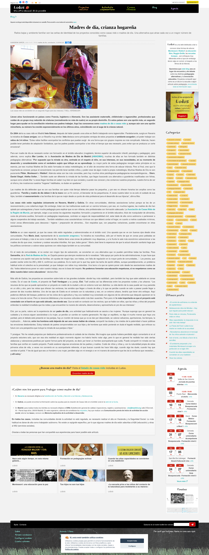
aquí (74, 22)
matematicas (172, 234)
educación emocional (188, 164)
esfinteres (192, 282)
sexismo (193, 230)
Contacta (22, 524)
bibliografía (183, 147)
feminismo (184, 244)
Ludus (19, 7)
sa (69, 235)
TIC (169, 192)
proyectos (171, 265)
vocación (180, 174)
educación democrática (175, 216)
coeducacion (184, 237)
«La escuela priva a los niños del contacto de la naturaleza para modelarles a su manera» (129, 485)
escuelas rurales (184, 255)
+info (189, 395)
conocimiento (172, 251)
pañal (183, 282)
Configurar (132, 546)
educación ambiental (185, 262)
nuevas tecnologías (188, 279)
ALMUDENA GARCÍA (17, 42)
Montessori (173, 51)
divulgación (171, 150)
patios (184, 248)
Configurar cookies (23, 538)
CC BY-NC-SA (60, 42)
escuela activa (186, 185)
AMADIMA (97, 156)
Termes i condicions (23, 535)
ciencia (170, 220)
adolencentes (172, 282)
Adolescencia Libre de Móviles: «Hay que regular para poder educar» (183, 309)
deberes (182, 241)
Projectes (83, 9)
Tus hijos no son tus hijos (72, 484)
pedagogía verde (173, 171)
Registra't (193, 2)
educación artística (174, 227)
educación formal (185, 154)
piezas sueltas (172, 199)
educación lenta (181, 167)
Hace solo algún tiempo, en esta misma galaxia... (30, 459)
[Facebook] (66, 42)
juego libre (182, 209)
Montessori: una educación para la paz (30, 484)
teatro (192, 209)
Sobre (17, 531)
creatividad (184, 251)
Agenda (174, 9)
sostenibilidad (172, 276)
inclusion (186, 272)
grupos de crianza (188, 143)
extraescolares (172, 202)
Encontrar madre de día (82, 373)
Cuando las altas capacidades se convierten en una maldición (128, 459)
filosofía (184, 230)
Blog (154, 8)
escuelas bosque (187, 202)
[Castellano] (32, 2)
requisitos (83, 410)
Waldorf (181, 51)
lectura (194, 220)
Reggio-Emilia (179, 53)
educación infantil (181, 286)
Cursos (131, 9)
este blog (185, 69)
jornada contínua (173, 143)
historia (170, 178)
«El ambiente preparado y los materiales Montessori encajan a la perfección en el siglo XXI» (182, 346)
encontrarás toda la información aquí (185, 85)
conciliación (51, 42)
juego (191, 241)
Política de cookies (72, 549)
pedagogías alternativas (175, 213)
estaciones (171, 269)
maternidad (191, 174)
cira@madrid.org (134, 408)
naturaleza (171, 262)
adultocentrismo (173, 289)
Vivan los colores (175, 358)
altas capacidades (173, 272)
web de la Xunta (112, 402)
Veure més (181, 481)
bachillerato (171, 147)
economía (184, 206)
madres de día (42, 42)
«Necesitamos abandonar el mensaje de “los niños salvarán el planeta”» (183, 333)
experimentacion (182, 220)
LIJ (185, 258)
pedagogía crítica (184, 181)
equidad (192, 161)
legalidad (171, 181)
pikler (170, 286)
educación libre (179, 192)
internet (179, 223)
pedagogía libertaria (174, 188)
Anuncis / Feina (66, 531)
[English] (39, 2)
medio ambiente (173, 248)
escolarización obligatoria (176, 157)
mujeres (170, 174)
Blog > (13, 16)
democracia (171, 154)
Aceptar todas (132, 541)
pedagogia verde (186, 234)
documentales (184, 150)
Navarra (21, 396)
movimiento (171, 237)
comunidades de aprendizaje (177, 161)
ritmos (181, 269)
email (176, 524)
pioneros (193, 258)
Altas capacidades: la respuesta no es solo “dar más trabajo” (183, 321)
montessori (171, 255)
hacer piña (171, 209)
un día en (184, 195)
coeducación (172, 244)
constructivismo (173, 185)
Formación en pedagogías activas (76, 458)
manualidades (187, 171)
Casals (22, 541)
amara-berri (188, 188)
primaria (179, 178)
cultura (170, 223)
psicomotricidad (173, 164)
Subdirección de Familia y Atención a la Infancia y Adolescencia (68, 396)
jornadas (187, 140)
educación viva (191, 178)
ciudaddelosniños (186, 276)
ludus (170, 167)
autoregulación (172, 279)
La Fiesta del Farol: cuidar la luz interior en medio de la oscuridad (181, 327)
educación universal (174, 140)
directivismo (171, 241)
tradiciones (191, 265)
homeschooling (173, 230)
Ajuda (16, 524)
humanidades (191, 216)
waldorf (181, 265)
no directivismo (188, 227)
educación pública (173, 258)
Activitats (107, 9)
